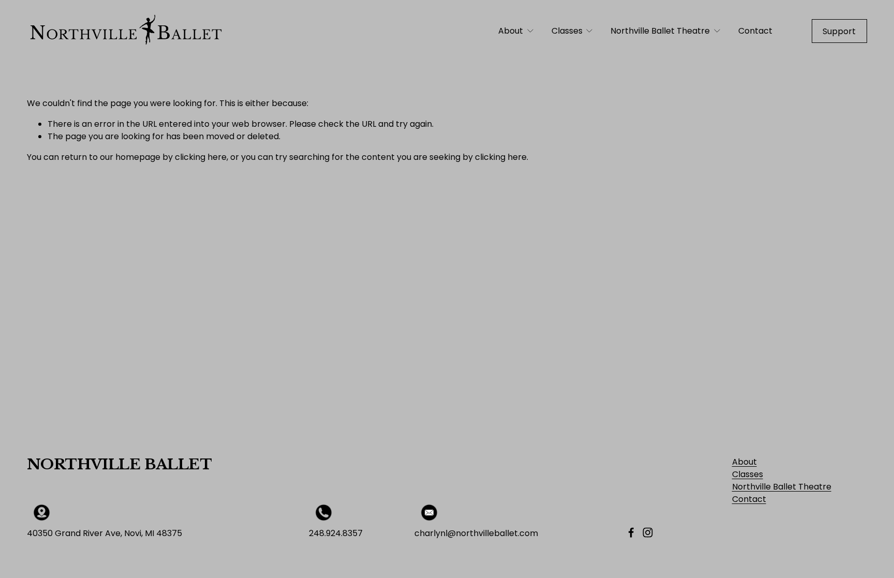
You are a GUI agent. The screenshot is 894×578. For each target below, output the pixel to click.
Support (839, 31)
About (744, 462)
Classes (747, 474)
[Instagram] (648, 532)
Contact (755, 31)
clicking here (201, 157)
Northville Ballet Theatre (781, 487)
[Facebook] (631, 532)
